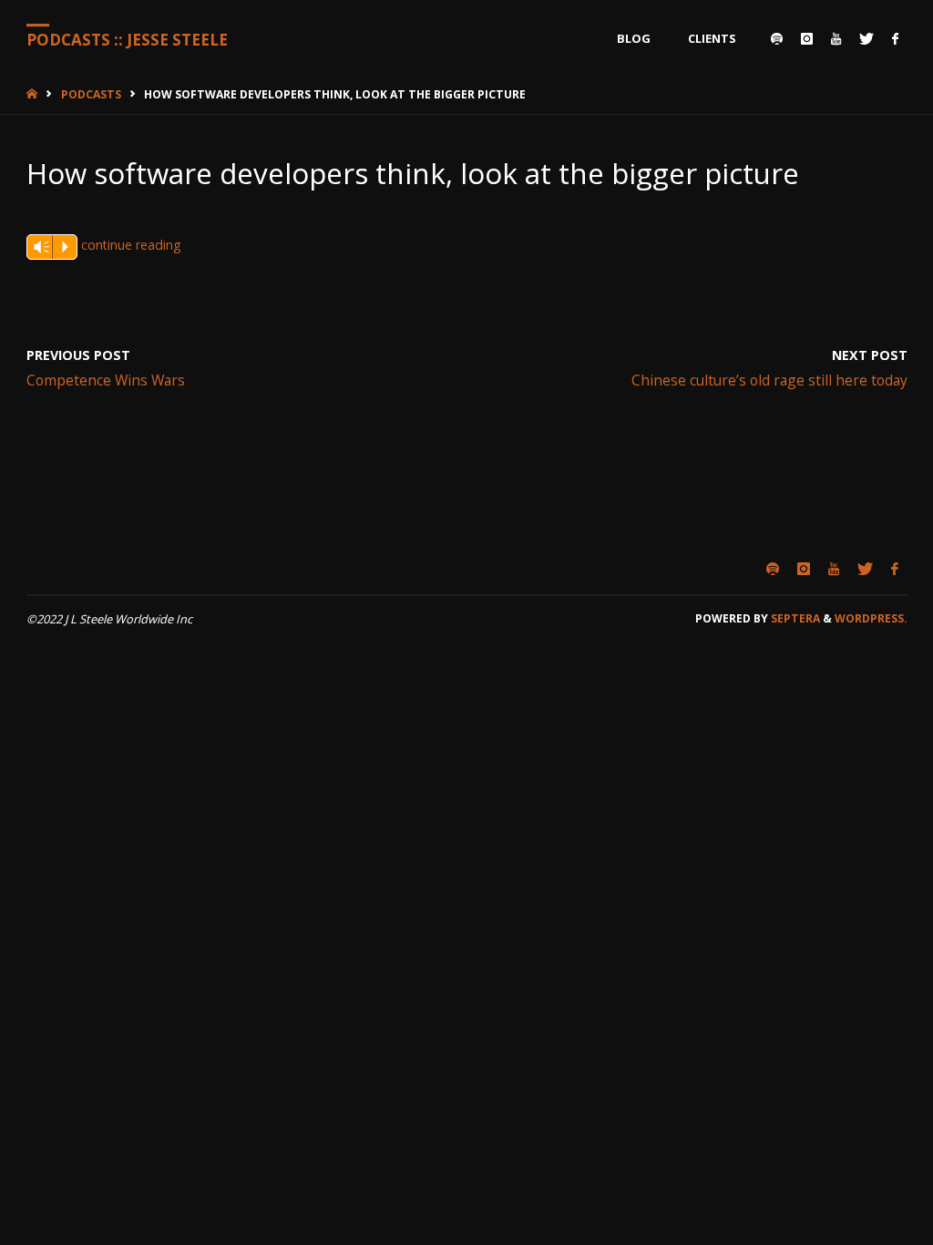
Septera (794, 618)
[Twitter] (866, 38)
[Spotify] (777, 38)
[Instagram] (807, 38)
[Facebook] (895, 38)
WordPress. (871, 618)
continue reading (131, 244)
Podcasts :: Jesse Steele (127, 39)
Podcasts (91, 94)
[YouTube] (836, 38)
